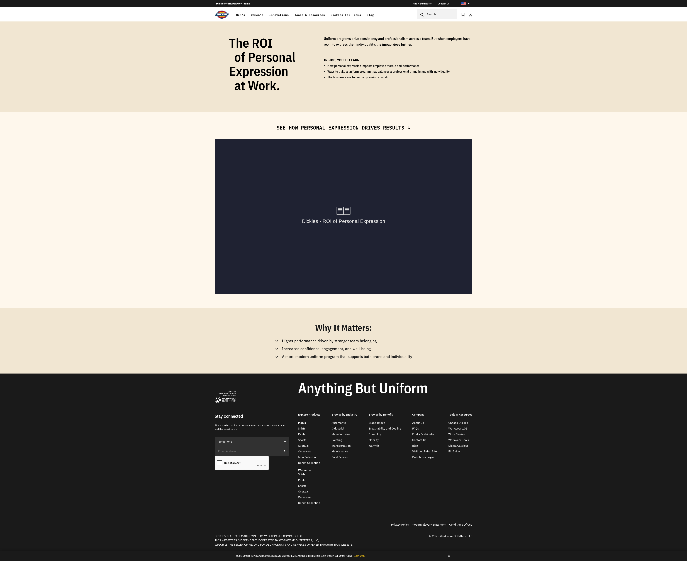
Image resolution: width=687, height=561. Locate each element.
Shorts (302, 440)
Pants (302, 434)
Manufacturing (341, 434)
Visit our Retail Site (424, 451)
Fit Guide (454, 451)
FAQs (415, 428)
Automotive (339, 423)
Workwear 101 (457, 428)
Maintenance (340, 451)
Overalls (303, 445)
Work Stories (456, 434)
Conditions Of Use (460, 524)
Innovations (279, 15)
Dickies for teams (346, 15)
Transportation (341, 445)
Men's (240, 15)
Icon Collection (307, 457)
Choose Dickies (458, 423)
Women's (257, 15)
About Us (418, 423)
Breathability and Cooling (385, 428)
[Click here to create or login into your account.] (470, 14)
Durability (375, 434)
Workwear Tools (458, 440)
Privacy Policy (400, 524)
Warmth (374, 445)
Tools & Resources (309, 15)
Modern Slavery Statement (429, 524)
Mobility (374, 440)
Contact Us (419, 440)
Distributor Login (423, 457)
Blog (370, 15)
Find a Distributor (423, 434)
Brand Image (377, 423)
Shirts (302, 428)
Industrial (338, 428)
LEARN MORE (359, 555)
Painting (337, 440)
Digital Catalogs (458, 445)
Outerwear (305, 451)
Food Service (340, 457)
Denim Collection (309, 463)
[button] (309, 417)
